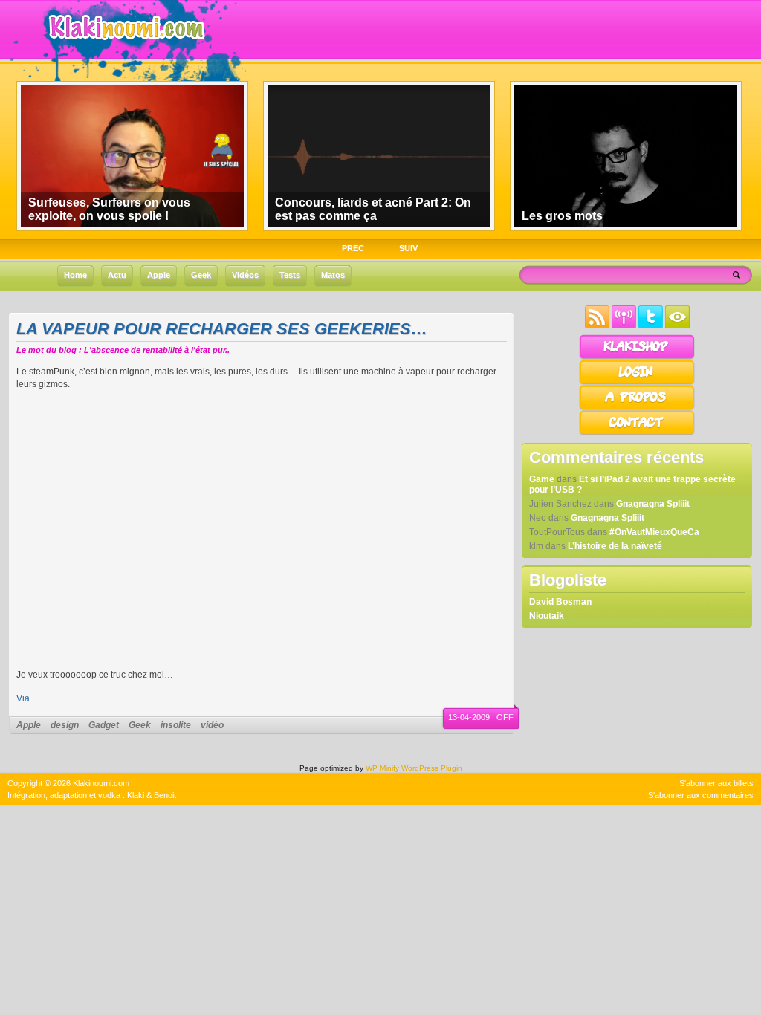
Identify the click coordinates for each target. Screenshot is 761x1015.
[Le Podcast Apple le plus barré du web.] (624, 325)
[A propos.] (637, 407)
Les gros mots (562, 216)
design (65, 725)
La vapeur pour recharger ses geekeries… (221, 329)
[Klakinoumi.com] (125, 50)
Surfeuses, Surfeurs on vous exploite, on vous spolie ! (109, 209)
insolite (176, 725)
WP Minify (382, 768)
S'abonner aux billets (716, 783)
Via (23, 698)
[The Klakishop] (637, 356)
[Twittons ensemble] (650, 325)
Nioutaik (546, 616)
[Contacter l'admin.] (637, 432)
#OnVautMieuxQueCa (654, 532)
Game (541, 479)
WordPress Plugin (431, 768)
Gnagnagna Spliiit (653, 504)
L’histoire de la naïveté (615, 546)
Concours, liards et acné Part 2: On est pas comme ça (373, 209)
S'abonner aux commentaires (701, 795)
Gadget (103, 725)
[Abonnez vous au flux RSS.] (597, 325)
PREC (353, 248)
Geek (140, 725)
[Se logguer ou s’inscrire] (637, 382)
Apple (28, 725)
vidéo (212, 725)
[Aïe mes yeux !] (677, 325)
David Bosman (560, 602)
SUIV (408, 248)
